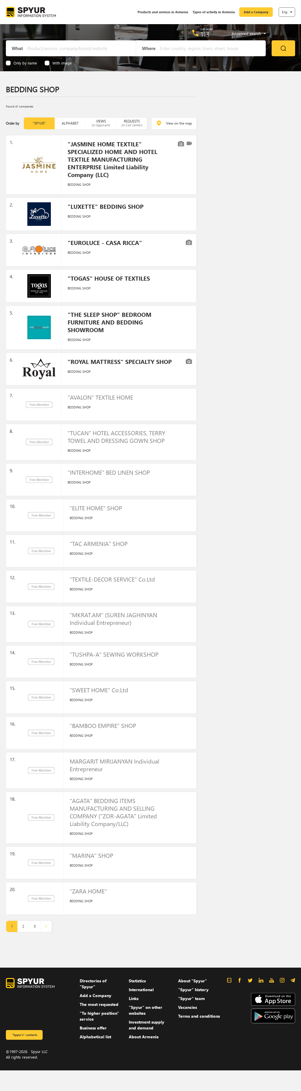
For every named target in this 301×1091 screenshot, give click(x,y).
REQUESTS (131, 123)
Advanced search (246, 33)
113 (205, 34)
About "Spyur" (192, 981)
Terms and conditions (199, 1016)
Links (133, 998)
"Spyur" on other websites (145, 1010)
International (141, 989)
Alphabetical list (95, 1036)
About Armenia (144, 1036)
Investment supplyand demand (146, 1025)
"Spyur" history (193, 989)
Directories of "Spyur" (93, 983)
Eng (284, 12)
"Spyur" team (191, 998)
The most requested (99, 1004)
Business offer (93, 1028)
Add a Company (256, 12)
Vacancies (187, 1007)
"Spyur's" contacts (24, 1035)
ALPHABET (70, 123)
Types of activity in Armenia (214, 12)
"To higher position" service (99, 1016)
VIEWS (101, 123)
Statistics (137, 981)
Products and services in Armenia (163, 12)
